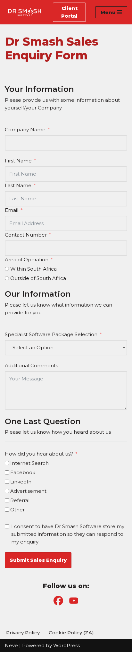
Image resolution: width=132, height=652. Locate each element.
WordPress (66, 645)
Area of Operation (26, 259)
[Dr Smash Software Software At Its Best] (24, 12)
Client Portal (69, 12)
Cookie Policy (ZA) (71, 633)
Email (11, 210)
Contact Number (26, 235)
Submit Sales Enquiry (38, 560)
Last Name (18, 185)
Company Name (25, 129)
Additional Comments (31, 365)
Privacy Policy (23, 633)
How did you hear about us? (39, 454)
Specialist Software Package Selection (51, 334)
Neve (11, 645)
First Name (18, 161)
